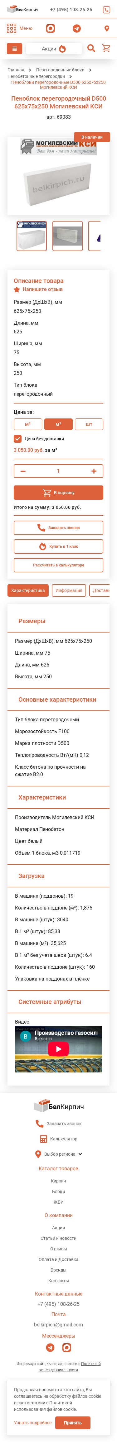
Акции (49, 49)
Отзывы (58, 1248)
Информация (69, 590)
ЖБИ (59, 1202)
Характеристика (28, 590)
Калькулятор (63, 1138)
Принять (73, 1422)
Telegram (75, 28)
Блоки (58, 1191)
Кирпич (58, 1180)
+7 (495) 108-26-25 (71, 9)
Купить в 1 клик (63, 546)
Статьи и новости (58, 1238)
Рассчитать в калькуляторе (58, 565)
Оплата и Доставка (59, 1259)
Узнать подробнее (32, 1422)
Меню (25, 28)
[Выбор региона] (107, 28)
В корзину (64, 492)
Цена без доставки (44, 438)
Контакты (58, 1280)
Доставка (103, 590)
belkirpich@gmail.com (58, 1325)
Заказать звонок (105, 9)
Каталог (14, 48)
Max (49, 28)
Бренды (58, 1270)
